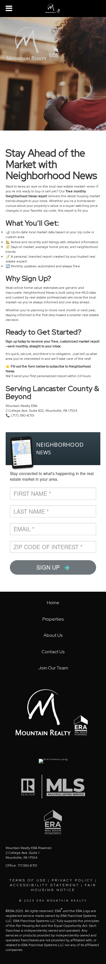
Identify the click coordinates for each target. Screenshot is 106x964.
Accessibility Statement (44, 885)
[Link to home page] (53, 8)
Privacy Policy (72, 880)
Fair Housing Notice (63, 887)
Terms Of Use (27, 880)
